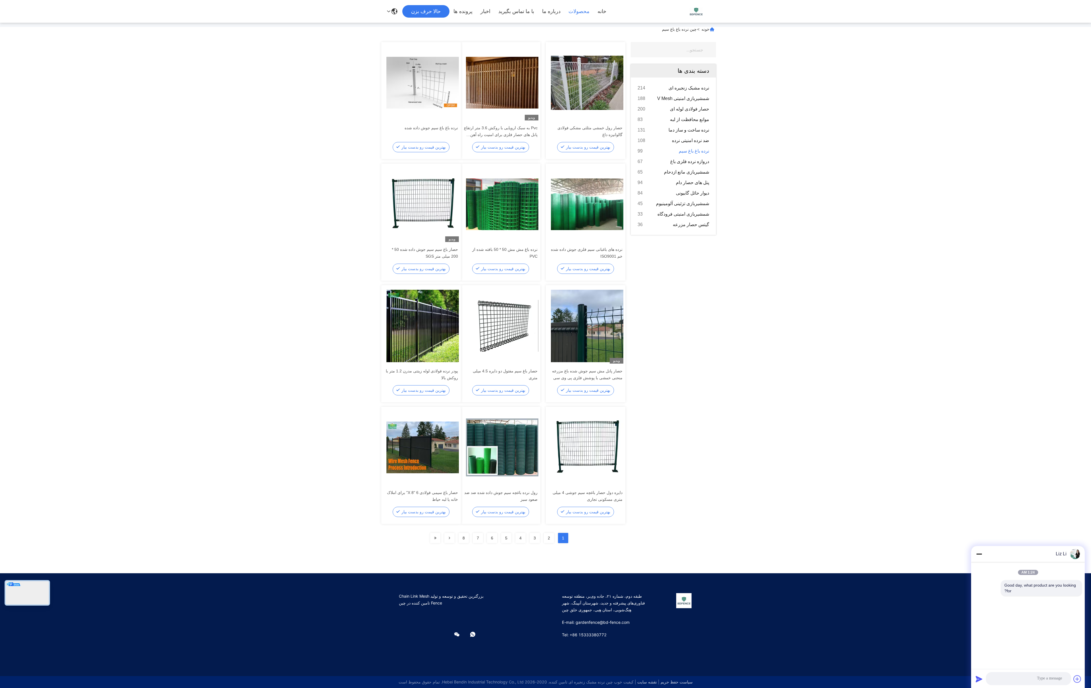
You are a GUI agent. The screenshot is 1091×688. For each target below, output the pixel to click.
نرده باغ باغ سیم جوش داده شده (431, 128)
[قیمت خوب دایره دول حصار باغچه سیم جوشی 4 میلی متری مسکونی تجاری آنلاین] (587, 447)
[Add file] (1077, 679)
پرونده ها (462, 11)
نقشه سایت (647, 681)
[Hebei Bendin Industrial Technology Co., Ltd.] (696, 11)
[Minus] (979, 554)
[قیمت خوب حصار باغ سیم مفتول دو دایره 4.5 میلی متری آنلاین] (502, 325)
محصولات (579, 11)
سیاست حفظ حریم (677, 681)
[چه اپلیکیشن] (476, 634)
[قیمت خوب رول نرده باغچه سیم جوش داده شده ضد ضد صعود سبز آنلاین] (502, 447)
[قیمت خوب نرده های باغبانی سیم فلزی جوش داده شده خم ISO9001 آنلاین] (587, 203)
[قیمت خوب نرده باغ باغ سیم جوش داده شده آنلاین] (422, 82)
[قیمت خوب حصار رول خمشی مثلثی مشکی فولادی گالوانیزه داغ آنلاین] (587, 82)
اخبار (485, 11)
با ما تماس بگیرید (516, 11)
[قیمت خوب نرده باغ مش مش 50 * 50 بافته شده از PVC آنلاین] (502, 203)
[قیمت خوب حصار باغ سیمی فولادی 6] (422, 447)
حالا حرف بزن (426, 11)
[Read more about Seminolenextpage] (449, 538)
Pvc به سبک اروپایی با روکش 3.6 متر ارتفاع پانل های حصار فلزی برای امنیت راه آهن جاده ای (501, 135)
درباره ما (551, 11)
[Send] (979, 679)
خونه (705, 29)
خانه (601, 11)
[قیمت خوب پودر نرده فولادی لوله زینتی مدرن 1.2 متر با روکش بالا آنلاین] (422, 325)
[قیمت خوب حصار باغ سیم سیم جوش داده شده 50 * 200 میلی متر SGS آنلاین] (422, 203)
